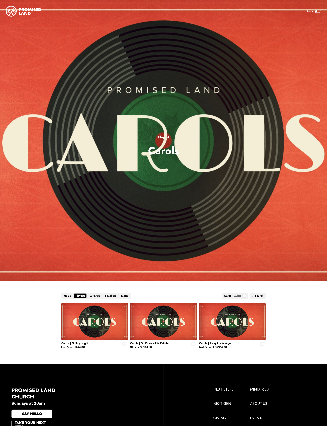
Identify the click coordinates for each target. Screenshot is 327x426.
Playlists (80, 296)
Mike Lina (134, 347)
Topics (124, 296)
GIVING (219, 418)
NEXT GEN (222, 403)
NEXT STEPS (223, 389)
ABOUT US (258, 403)
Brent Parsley (67, 347)
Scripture (95, 296)
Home (67, 296)
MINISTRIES (259, 389)
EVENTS (256, 418)
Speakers (110, 296)
